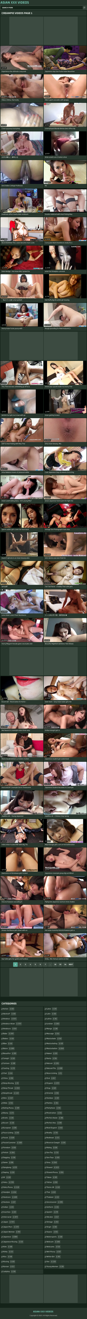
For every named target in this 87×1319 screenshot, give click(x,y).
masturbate (54, 1038)
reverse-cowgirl (56, 1143)
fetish (9, 1152)
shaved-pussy (55, 1172)
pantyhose (54, 1108)
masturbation (55, 1048)
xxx (51, 1261)
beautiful (9, 1053)
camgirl (9, 1058)
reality (52, 1133)
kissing (8, 1261)
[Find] (84, 7)
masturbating (55, 1043)
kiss (7, 1256)
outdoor (53, 1098)
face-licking (11, 1133)
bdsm (8, 1048)
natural (53, 1063)
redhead (53, 1138)
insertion (9, 1212)
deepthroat (11, 1093)
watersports (54, 1237)
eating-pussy (11, 1108)
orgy (51, 1088)
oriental (53, 1093)
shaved (53, 1167)
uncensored (55, 1202)
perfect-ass (54, 1123)
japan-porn (11, 1227)
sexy (52, 1162)
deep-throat (11, 1088)
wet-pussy (54, 1252)
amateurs (9, 1029)
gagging (9, 1157)
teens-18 (53, 1187)
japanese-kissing (13, 1242)
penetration (54, 1113)
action (8, 1009)
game (8, 1162)
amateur (9, 1019)
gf (7, 1177)
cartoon (9, 1063)
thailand (53, 1197)
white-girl (53, 1256)
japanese (10, 1237)
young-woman (55, 1266)
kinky (8, 1252)
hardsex (9, 1202)
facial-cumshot (12, 1143)
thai (51, 1192)
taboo (52, 1177)
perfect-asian (55, 1118)
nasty (52, 1058)
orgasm (53, 1083)
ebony (8, 1113)
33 (60, 964)
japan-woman (11, 1232)
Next (71, 964)
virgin (52, 1227)
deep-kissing (10, 1083)
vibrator (53, 1217)
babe (8, 1033)
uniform (53, 1207)
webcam (53, 1242)
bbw (7, 1043)
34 (65, 964)
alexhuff (9, 1014)
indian (8, 1207)
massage (53, 1033)
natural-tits (54, 1068)
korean (8, 1266)
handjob (9, 1192)
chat (7, 1073)
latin (51, 1014)
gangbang (10, 1167)
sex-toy (52, 1152)
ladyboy (9, 1271)
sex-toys (53, 1157)
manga (52, 1029)
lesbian (53, 1024)
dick (8, 1098)
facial (8, 1138)
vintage (52, 1222)
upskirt (52, 1212)
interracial (10, 1217)
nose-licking (54, 1073)
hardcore (10, 1197)
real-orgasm (54, 1128)
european (9, 1128)
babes (8, 1038)
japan (8, 1222)
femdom (9, 1147)
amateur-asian (12, 1024)
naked (52, 1053)
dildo (8, 1103)
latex (52, 1009)
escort (8, 1123)
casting (9, 1068)
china (8, 1078)
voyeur (52, 1232)
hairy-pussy (11, 1187)
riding (52, 1147)
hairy (8, 1182)
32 (55, 964)
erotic (8, 1118)
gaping (8, 1172)
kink (7, 1247)
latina (52, 1019)
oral (51, 1078)
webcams (53, 1247)
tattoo (52, 1182)
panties (52, 1103)
